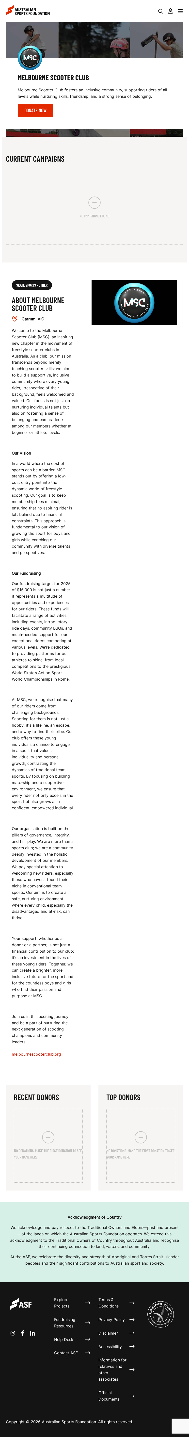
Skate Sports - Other (31, 285)
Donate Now (35, 110)
